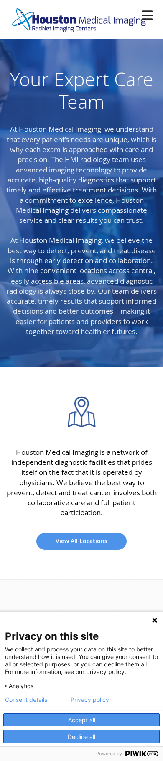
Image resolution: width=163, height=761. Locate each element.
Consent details (26, 699)
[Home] (76, 18)
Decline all (81, 736)
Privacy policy (90, 699)
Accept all (81, 720)
